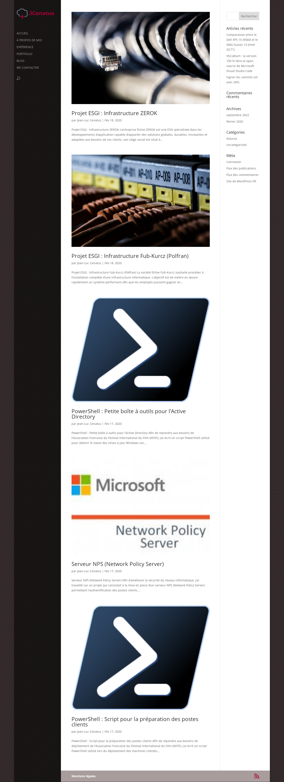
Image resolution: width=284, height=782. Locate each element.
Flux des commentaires (242, 175)
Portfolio (24, 54)
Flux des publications (241, 168)
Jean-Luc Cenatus (89, 120)
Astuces (231, 138)
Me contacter (28, 68)
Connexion (233, 162)
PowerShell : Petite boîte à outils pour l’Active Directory (129, 413)
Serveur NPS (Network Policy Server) (118, 564)
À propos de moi (29, 40)
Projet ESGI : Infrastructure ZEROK (114, 113)
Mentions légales (84, 776)
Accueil (22, 33)
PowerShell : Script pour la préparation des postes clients (135, 721)
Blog (20, 61)
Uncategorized (236, 145)
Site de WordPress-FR (241, 181)
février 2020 (234, 121)
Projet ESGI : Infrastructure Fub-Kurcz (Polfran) (130, 256)
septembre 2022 (237, 115)
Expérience (25, 47)
